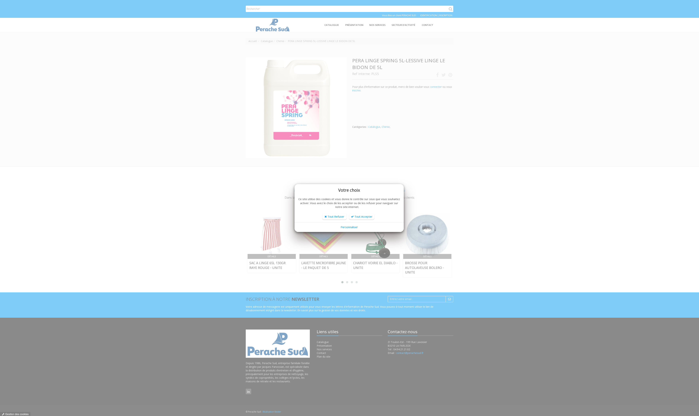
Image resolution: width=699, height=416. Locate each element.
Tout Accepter (363, 216)
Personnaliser (349, 227)
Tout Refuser (335, 216)
